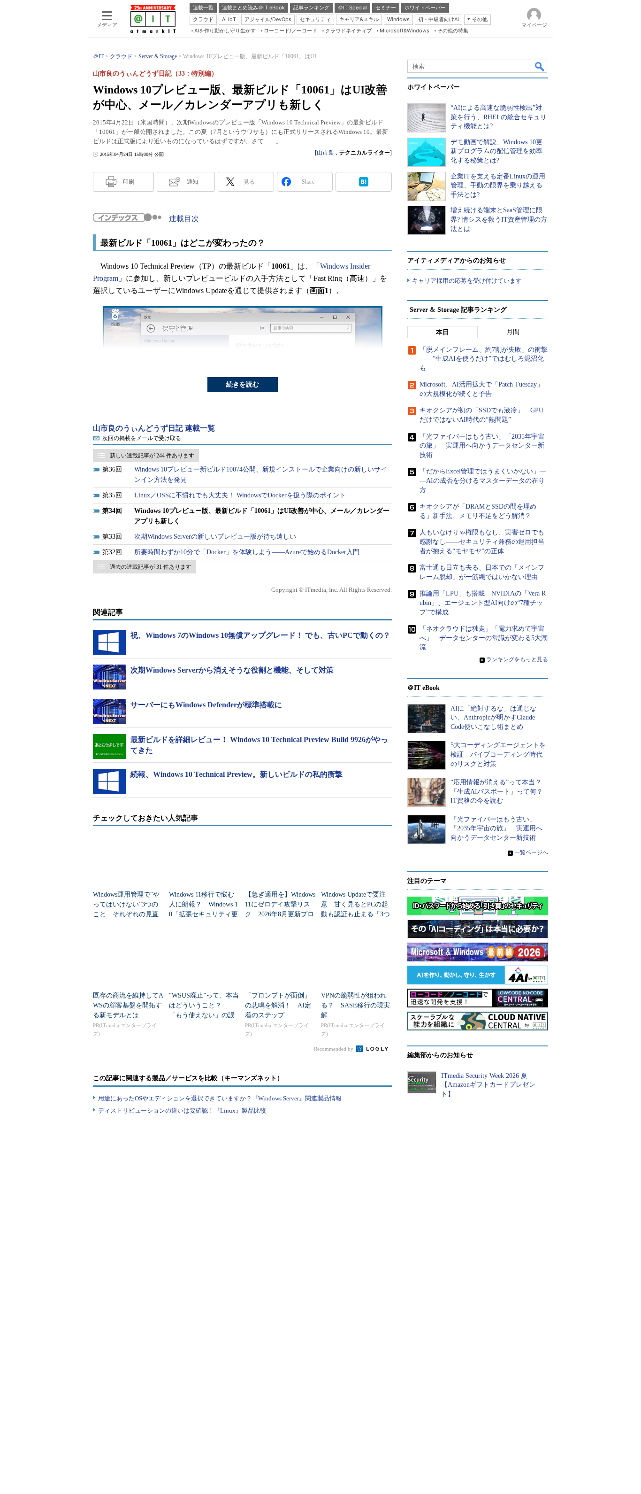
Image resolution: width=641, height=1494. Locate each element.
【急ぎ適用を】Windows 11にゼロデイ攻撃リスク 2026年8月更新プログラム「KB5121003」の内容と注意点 (280, 914)
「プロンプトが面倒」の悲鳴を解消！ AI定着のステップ (278, 1005)
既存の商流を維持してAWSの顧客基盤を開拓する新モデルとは (128, 1005)
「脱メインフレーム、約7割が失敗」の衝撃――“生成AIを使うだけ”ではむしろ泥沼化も (484, 359)
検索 (540, 66)
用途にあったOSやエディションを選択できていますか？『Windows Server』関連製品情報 (220, 1098)
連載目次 (184, 219)
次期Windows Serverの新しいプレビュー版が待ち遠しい (215, 536)
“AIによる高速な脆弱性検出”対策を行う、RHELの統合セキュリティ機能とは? (498, 117)
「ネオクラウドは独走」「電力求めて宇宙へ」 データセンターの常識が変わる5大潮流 (484, 637)
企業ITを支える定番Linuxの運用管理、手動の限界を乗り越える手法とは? (497, 185)
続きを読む (242, 384)
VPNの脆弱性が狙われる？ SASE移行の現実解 (355, 1005)
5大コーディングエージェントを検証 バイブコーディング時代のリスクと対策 (498, 754)
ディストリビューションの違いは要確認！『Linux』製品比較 (182, 1110)
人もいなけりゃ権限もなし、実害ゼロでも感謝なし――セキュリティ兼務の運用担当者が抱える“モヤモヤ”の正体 (482, 541)
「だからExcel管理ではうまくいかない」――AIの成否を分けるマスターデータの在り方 (483, 480)
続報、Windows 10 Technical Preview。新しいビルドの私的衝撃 (236, 774)
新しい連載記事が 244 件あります (152, 455)
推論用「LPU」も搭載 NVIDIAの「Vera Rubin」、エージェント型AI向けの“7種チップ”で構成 (483, 602)
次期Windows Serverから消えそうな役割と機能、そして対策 (232, 670)
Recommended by (334, 1049)
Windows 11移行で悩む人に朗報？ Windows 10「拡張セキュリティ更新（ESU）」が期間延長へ (203, 914)
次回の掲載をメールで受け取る (141, 438)
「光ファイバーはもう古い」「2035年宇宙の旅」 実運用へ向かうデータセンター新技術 (482, 445)
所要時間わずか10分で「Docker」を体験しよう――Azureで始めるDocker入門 (246, 552)
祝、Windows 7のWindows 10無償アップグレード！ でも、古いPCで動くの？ (260, 635)
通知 (192, 181)
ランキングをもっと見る (517, 659)
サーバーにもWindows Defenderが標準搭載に (206, 705)
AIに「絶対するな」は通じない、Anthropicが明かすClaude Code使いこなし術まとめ (493, 717)
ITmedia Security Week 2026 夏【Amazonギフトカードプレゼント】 (488, 1085)
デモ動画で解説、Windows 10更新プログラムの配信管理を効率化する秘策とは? (496, 151)
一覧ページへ (531, 852)
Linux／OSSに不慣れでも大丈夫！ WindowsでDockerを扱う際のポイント (240, 495)
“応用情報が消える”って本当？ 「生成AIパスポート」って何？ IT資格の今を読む (499, 791)
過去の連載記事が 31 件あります (150, 567)
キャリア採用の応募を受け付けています (467, 280)
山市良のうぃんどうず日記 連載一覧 (154, 428)
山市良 (325, 152)
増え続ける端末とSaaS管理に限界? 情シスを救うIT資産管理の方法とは (498, 219)
